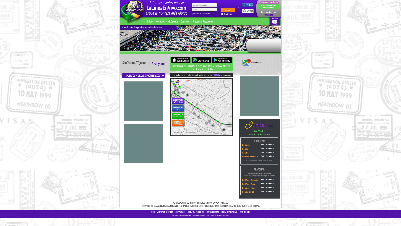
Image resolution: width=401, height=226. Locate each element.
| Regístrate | (268, 14)
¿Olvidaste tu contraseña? (201, 13)
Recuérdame (228, 14)
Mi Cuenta (173, 21)
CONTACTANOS (180, 212)
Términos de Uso (213, 212)
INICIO (153, 212)
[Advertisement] (143, 101)
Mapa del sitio (245, 212)
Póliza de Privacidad (229, 212)
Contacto (185, 21)
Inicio (150, 21)
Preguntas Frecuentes (203, 21)
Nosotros (160, 21)
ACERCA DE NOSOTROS (165, 212)
